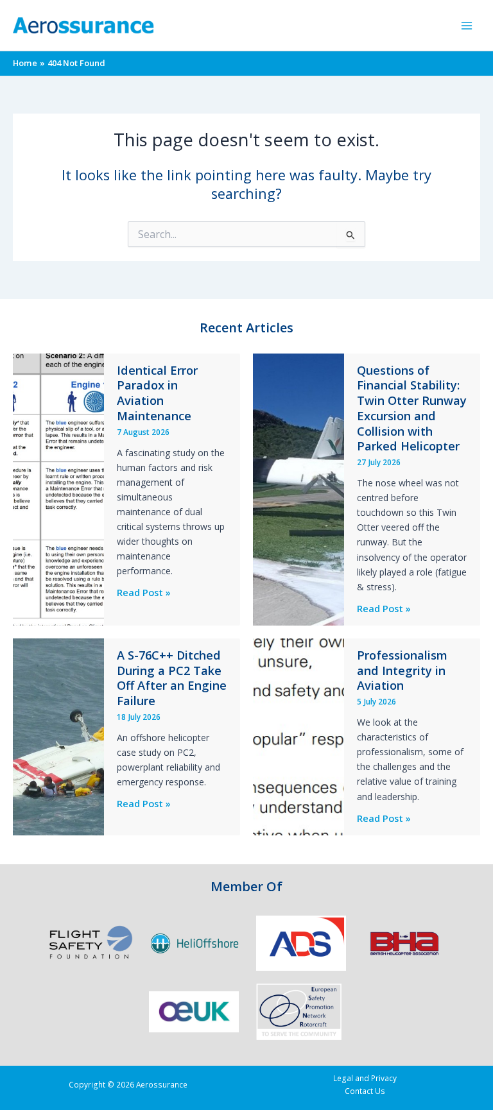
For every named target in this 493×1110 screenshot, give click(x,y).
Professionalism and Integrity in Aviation (402, 670)
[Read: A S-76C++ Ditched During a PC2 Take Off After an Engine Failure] (58, 735)
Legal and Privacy (365, 1078)
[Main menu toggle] (466, 25)
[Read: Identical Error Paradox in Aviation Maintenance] (58, 488)
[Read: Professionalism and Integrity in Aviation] (298, 735)
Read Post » (144, 592)
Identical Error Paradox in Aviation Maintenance (157, 393)
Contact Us (365, 1091)
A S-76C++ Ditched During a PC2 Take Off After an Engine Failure (172, 677)
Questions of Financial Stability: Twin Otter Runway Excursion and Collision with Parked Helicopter (412, 408)
